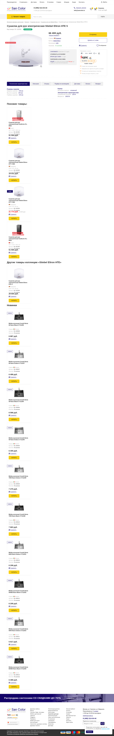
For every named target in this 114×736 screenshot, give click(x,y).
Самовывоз (51, 720)
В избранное (102, 45)
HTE (57, 43)
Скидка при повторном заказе (89, 66)
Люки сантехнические (54, 717)
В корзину (93, 34)
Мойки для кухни (34, 720)
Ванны (32, 710)
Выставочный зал (71, 715)
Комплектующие (52, 715)
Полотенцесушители (54, 709)
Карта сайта (69, 722)
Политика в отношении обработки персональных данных (22, 734)
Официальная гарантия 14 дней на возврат (93, 68)
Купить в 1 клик (93, 40)
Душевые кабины (35, 709)
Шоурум (66, 2)
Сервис (58, 2)
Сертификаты (52, 722)
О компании (23, 2)
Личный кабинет (70, 709)
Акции (74, 2)
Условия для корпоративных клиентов (91, 71)
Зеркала (32, 715)
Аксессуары (51, 712)
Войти (105, 2)
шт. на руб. (101, 9)
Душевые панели (35, 725)
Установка (50, 2)
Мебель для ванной (35, 714)
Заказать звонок (81, 8)
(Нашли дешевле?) (54, 35)
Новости (68, 717)
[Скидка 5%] (19, 191)
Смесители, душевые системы (38, 724)
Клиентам (51, 724)
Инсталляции (34, 722)
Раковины (33, 719)
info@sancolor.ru (79, 10)
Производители (12, 2)
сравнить (84, 45)
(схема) (96, 711)
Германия (58, 38)
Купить (14, 142)
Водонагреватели (53, 710)
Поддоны (32, 717)
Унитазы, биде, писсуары (37, 712)
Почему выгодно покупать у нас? (90, 73)
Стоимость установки (57, 54)
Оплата (42, 2)
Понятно (89, 731)
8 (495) (40, 8)
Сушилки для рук (53, 714)
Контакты (82, 2)
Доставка (34, 2)
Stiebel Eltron (56, 40)
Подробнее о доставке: (58, 59)
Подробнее (71, 698)
